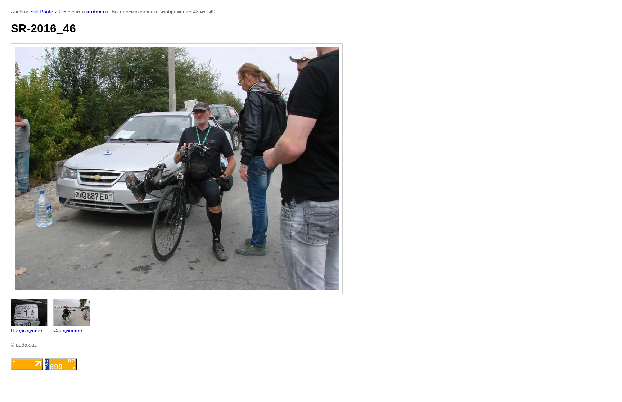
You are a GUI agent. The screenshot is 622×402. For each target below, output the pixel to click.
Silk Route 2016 (48, 11)
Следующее (67, 330)
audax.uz (97, 11)
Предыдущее (26, 330)
